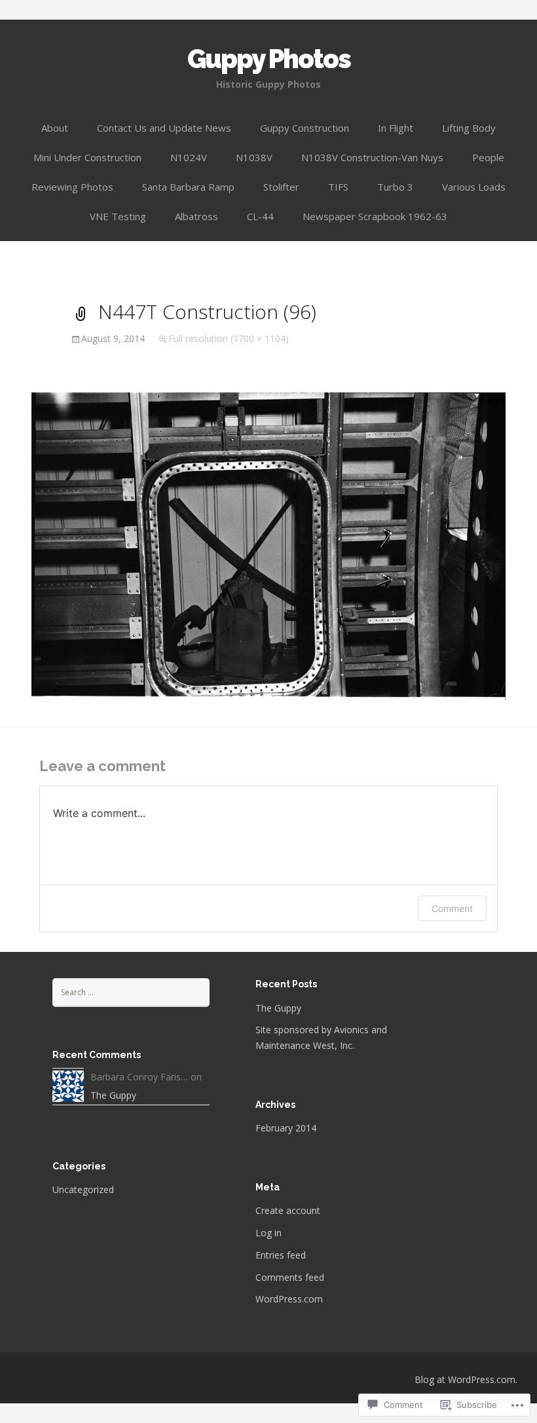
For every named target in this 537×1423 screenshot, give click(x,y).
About (54, 127)
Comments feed (289, 1277)
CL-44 (260, 216)
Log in (268, 1232)
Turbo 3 (395, 186)
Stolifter (281, 186)
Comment (452, 908)
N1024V (188, 157)
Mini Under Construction (87, 157)
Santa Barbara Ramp (188, 186)
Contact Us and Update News (164, 127)
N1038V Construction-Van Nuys (372, 157)
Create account (287, 1210)
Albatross (196, 216)
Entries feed (280, 1255)
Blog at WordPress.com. (466, 1379)
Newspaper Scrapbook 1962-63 (375, 216)
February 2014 (285, 1128)
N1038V (254, 157)
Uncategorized (83, 1189)
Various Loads (474, 186)
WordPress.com (289, 1299)
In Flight (395, 127)
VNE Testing (118, 216)
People (488, 157)
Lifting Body (469, 127)
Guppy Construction (304, 127)
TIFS (338, 186)
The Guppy (278, 1008)
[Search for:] (131, 991)
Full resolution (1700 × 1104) (228, 338)
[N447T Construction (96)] (268, 545)
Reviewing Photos (72, 186)
